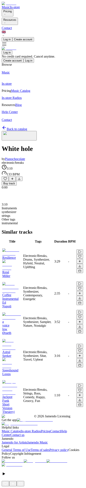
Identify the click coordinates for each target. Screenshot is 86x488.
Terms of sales (40, 450)
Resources (9, 19)
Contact (7, 28)
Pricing (7, 11)
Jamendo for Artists (14, 442)
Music (6, 7)
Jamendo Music (37, 442)
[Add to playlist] (12, 178)
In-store (15, 7)
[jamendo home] (9, 3)
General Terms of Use (16, 450)
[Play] (19, 135)
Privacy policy (58, 450)
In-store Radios (31, 431)
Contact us (17, 435)
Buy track (9, 183)
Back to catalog (17, 129)
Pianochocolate (15, 159)
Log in (7, 39)
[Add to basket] (79, 271)
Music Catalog (11, 431)
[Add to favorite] (5, 178)
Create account (23, 39)
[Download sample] (19, 178)
